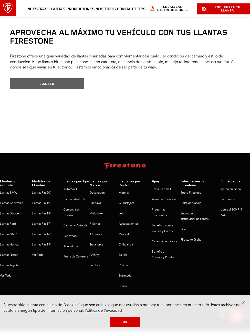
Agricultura (70, 246)
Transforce (96, 244)
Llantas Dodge (9, 213)
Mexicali (124, 234)
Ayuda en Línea (230, 189)
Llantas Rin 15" (42, 244)
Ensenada (125, 275)
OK (125, 322)
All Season (96, 234)
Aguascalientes (128, 224)
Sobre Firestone (190, 192)
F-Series (95, 224)
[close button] (243, 302)
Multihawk (96, 213)
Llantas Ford (8, 224)
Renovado (70, 236)
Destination (97, 192)
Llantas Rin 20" (42, 192)
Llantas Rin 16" (42, 234)
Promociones (80, 9)
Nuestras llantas (46, 9)
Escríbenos (227, 199)
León (122, 213)
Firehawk (96, 203)
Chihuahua (126, 244)
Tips (141, 9)
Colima (123, 265)
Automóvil (70, 189)
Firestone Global (191, 239)
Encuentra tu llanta (227, 9)
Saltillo (123, 255)
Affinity (94, 255)
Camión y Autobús (75, 225)
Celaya (123, 286)
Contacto (126, 9)
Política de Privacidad (103, 311)
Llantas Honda (9, 244)
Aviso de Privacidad (164, 199)
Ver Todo (5, 275)
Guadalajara (126, 203)
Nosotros (105, 9)
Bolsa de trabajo (190, 203)
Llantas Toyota (9, 265)
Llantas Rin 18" (42, 213)
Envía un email (161, 189)
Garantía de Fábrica (164, 241)
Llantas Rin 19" (42, 203)
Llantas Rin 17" (42, 224)
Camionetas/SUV (74, 199)
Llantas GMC (8, 234)
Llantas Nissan (9, 255)
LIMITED (47, 84)
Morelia (124, 192)
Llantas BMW (8, 192)
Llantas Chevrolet (11, 203)
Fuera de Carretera (75, 256)
